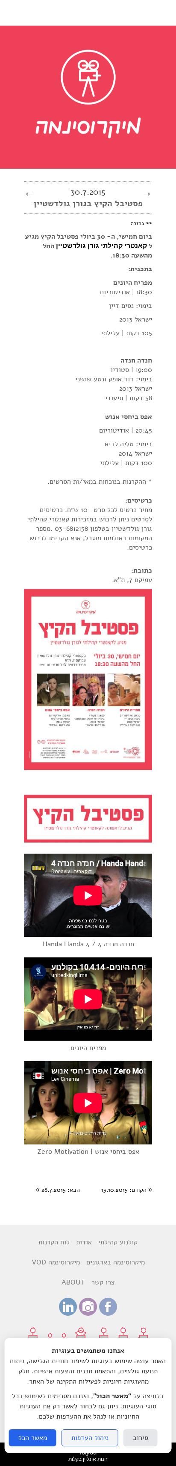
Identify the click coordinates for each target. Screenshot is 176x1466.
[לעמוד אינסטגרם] (88, 1313)
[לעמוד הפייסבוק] (108, 1313)
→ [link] (146, 192)
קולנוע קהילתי (118, 1242)
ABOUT (73, 1282)
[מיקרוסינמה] (88, 159)
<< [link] (141, 223)
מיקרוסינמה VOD (56, 1262)
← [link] (29, 192)
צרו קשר (103, 1282)
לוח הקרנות (54, 1242)
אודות (84, 1242)
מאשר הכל (32, 1438)
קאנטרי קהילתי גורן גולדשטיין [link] (101, 245)
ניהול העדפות (90, 1438)
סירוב (140, 1438)
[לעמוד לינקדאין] (68, 1313)
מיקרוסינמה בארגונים (115, 1262)
